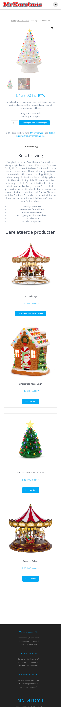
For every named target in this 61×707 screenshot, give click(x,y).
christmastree (21, 136)
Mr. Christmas (23, 20)
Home (13, 20)
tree (44, 136)
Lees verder (31, 401)
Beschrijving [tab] (31, 146)
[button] (52, 28)
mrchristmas (35, 136)
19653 (52, 133)
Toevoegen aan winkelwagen (34, 123)
